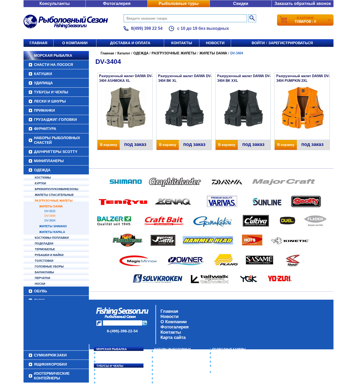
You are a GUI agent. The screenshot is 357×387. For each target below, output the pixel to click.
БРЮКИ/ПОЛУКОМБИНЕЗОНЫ (56, 189)
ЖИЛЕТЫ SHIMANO (53, 226)
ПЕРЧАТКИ (42, 278)
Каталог (123, 53)
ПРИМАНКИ (44, 110)
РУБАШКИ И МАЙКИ (49, 255)
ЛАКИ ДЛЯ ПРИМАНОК (170, 382)
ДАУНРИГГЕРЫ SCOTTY (55, 152)
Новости (215, 43)
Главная (38, 43)
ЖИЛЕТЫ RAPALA (52, 232)
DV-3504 (49, 220)
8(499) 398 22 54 (147, 28)
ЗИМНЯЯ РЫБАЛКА (226, 357)
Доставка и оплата (130, 43)
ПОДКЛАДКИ (44, 243)
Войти (258, 43)
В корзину (108, 145)
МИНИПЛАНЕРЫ (49, 161)
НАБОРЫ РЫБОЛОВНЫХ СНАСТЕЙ (57, 140)
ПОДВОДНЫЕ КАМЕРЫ (229, 349)
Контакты (181, 43)
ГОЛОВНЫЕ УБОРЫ (49, 266)
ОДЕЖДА (42, 170)
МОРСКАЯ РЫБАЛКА (53, 55)
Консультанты (54, 3)
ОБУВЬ (40, 291)
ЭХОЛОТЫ (220, 353)
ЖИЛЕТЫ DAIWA (51, 206)
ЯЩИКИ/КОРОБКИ (225, 365)
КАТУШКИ (43, 74)
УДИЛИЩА (43, 83)
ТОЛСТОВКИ (44, 260)
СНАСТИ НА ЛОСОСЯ (53, 64)
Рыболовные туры (179, 3)
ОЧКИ (158, 374)
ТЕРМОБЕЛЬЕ (45, 249)
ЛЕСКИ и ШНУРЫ (50, 101)
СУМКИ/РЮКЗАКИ (225, 361)
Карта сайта (173, 337)
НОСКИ (40, 283)
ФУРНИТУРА (45, 129)
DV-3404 (49, 215)
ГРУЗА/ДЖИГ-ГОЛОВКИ (55, 119)
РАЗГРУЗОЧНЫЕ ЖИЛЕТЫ (54, 200)
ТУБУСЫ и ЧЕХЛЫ (51, 92)
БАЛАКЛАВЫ (44, 272)
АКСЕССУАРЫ (164, 378)
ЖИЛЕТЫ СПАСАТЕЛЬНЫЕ (54, 194)
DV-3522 (49, 211)
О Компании (173, 321)
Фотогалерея (116, 3)
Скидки (240, 3)
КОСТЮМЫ (43, 177)
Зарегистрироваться (290, 43)
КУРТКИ (40, 183)
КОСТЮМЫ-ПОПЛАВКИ (52, 237)
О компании (75, 43)
